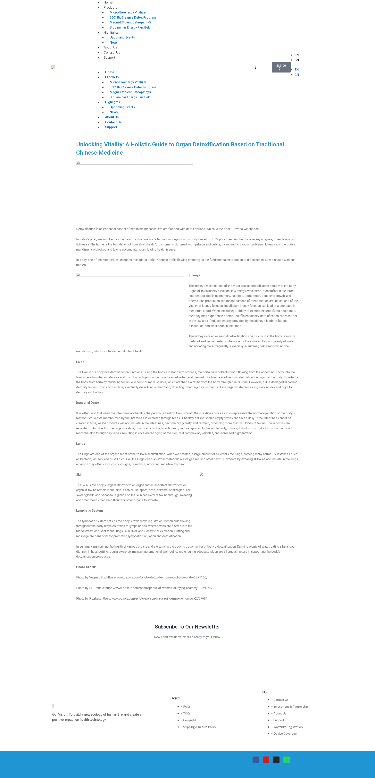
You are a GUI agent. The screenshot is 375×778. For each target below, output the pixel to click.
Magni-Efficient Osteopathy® (130, 22)
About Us (110, 47)
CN (297, 60)
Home (108, 2)
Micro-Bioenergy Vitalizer (128, 12)
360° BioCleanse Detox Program (133, 17)
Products (110, 7)
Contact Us (112, 52)
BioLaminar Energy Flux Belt (130, 27)
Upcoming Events (122, 37)
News (114, 42)
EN (297, 55)
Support (109, 57)
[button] (169, 67)
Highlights (111, 32)
